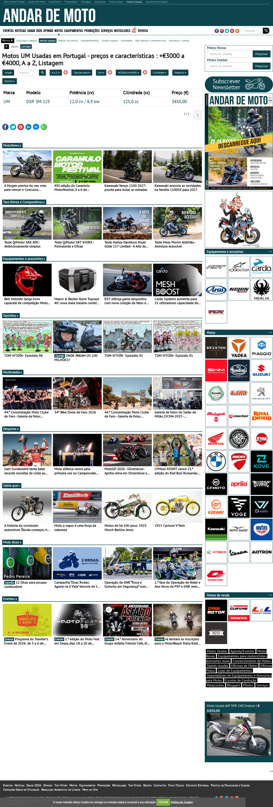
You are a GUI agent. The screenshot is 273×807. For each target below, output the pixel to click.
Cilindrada (159, 72)
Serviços (262, 685)
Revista (143, 30)
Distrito (8, 81)
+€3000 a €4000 (127, 72)
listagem (26, 46)
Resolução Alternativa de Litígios (60, 789)
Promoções (92, 30)
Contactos (160, 785)
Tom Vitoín (60, 785)
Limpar (8, 72)
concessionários (90, 40)
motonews (126, 40)
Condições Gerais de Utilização (21, 789)
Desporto (9, 429)
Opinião (48, 30)
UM (100, 72)
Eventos (8, 30)
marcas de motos (68, 40)
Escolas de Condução (240, 680)
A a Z (55, 72)
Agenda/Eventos (242, 651)
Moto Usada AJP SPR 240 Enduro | (233, 708)
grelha (14, 46)
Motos (73, 785)
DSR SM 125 (38, 101)
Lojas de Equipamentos (235, 670)
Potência (179, 72)
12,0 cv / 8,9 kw (84, 101)
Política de (182, 802)
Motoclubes (122, 30)
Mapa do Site (90, 789)
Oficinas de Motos (244, 665)
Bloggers (233, 685)
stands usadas (110, 40)
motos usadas (47, 40)
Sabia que (10, 485)
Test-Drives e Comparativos (23, 202)
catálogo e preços (26, 40)
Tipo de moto (81, 72)
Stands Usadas (217, 665)
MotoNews (11, 145)
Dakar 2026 (34, 30)
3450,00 (179, 101)
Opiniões (9, 315)
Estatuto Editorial (197, 785)
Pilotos (248, 685)
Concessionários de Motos (252, 661)
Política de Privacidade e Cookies (230, 785)
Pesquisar (261, 54)
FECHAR (163, 802)
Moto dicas (11, 542)
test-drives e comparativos (150, 40)
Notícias (19, 785)
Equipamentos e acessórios (23, 258)
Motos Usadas (217, 651)
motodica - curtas (179, 40)
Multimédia (11, 372)
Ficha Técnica (176, 785)
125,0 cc (131, 101)
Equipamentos (87, 785)
